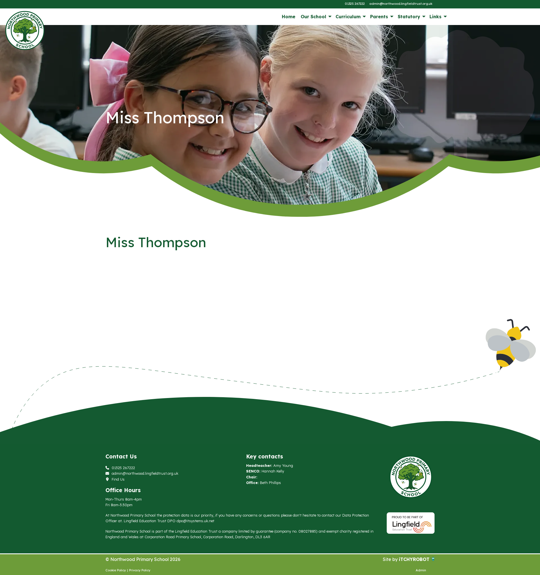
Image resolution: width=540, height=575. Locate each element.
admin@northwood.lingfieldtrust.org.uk (400, 4)
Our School (313, 16)
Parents (379, 16)
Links (435, 16)
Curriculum (348, 16)
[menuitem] (288, 16)
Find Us (118, 479)
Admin (421, 570)
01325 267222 (355, 4)
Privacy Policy (139, 570)
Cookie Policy (115, 570)
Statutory (409, 16)
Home (288, 16)
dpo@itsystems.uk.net (195, 521)
